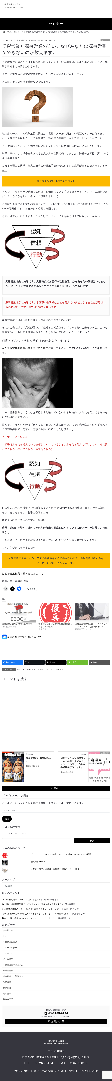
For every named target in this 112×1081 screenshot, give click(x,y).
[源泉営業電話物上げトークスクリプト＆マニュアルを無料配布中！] (92, 612)
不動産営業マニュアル (13, 965)
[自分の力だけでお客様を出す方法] (19, 612)
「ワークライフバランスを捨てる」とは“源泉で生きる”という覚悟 (61, 854)
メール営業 (31, 670)
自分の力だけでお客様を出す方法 (17, 624)
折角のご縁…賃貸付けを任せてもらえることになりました (28, 918)
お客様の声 (8, 930)
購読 (7, 819)
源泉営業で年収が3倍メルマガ (24, 636)
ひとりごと (8, 953)
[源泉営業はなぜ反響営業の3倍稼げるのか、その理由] (55, 612)
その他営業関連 (10, 942)
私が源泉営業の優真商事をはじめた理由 (25, 348)
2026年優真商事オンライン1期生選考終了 (21, 899)
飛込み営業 (60, 670)
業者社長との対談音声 (13, 976)
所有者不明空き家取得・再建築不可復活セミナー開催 (55, 869)
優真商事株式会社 (56, 1042)
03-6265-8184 (43, 1063)
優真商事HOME (38, 862)
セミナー (105, 40)
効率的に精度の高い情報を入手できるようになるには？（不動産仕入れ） (35, 914)
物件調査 (7, 988)
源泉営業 (41, 670)
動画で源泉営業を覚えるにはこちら (22, 573)
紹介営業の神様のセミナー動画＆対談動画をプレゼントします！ (31, 909)
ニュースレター (10, 947)
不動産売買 (8, 970)
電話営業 (50, 670)
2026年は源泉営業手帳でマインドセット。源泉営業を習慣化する (32, 904)
